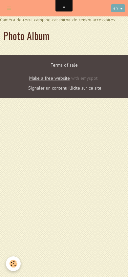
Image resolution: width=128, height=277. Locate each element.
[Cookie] (13, 263)
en (115, 8)
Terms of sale (64, 65)
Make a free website (49, 78)
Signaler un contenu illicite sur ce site (64, 88)
